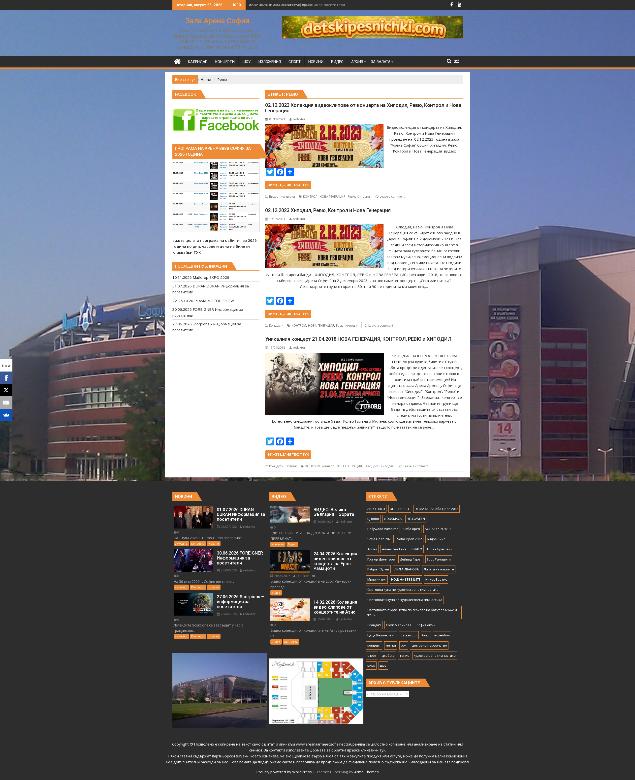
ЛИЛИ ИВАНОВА (406, 569)
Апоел (372, 549)
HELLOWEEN (416, 518)
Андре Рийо (436, 539)
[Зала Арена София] (177, 61)
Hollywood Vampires (382, 529)
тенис (404, 655)
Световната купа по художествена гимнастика (404, 599)
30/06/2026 (228, 570)
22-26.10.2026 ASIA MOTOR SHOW (277, 4)
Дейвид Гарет (411, 559)
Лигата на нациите (439, 569)
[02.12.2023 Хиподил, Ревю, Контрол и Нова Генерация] (324, 226)
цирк (371, 665)
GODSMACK (393, 518)
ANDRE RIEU (376, 508)
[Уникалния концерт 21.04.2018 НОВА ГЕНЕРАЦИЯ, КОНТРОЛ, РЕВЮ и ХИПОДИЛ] (324, 355)
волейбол (442, 635)
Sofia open (411, 529)
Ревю (351, 196)
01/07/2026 (228, 527)
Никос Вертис (436, 579)
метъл (391, 645)
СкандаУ (374, 625)
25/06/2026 (228, 614)
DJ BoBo (373, 518)
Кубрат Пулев (378, 569)
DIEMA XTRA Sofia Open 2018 (436, 508)
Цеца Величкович (381, 635)
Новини (291, 466)
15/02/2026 (325, 619)
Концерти (288, 196)
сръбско (388, 655)
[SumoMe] (6, 415)
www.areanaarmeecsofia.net (320, 744)
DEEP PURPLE (400, 508)
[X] (6, 390)
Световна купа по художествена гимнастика (403, 589)
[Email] (6, 402)
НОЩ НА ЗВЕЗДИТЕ (405, 579)
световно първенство (429, 645)
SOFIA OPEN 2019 (437, 529)
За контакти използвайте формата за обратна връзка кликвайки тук (324, 750)
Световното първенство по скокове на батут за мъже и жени (412, 612)
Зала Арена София (217, 20)
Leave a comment (392, 196)
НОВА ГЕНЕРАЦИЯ (332, 196)
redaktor (299, 119)
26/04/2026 (282, 576)
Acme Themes (366, 771)
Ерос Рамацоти (439, 559)
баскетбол (409, 635)
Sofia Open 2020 (379, 539)
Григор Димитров (381, 559)
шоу (383, 665)
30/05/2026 (325, 522)
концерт (328, 466)
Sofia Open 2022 (409, 539)
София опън (426, 625)
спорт (372, 655)
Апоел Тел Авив (394, 549)
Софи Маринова (399, 625)
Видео (274, 196)
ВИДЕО (417, 549)
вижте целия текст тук (288, 185)
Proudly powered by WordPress (284, 771)
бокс (425, 635)
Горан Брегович (439, 549)
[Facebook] (6, 378)
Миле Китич (376, 579)
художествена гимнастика (435, 655)
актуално (181, 543)
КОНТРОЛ (310, 196)
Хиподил (363, 196)
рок (376, 466)
